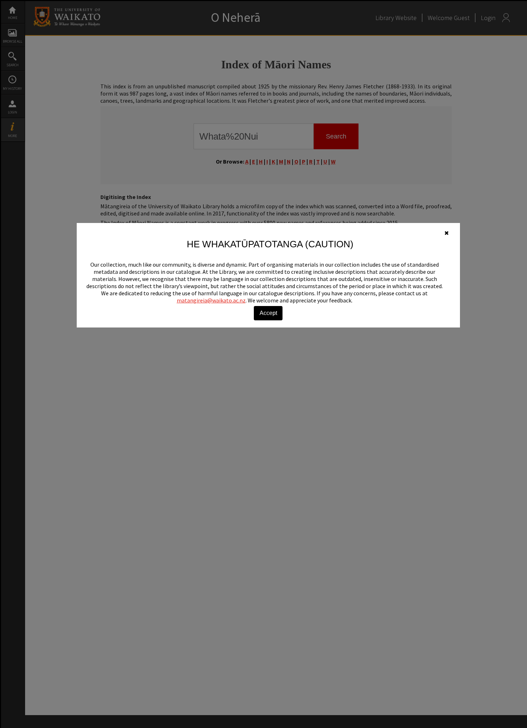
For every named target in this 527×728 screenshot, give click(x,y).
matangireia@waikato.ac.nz (211, 300)
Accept (268, 313)
